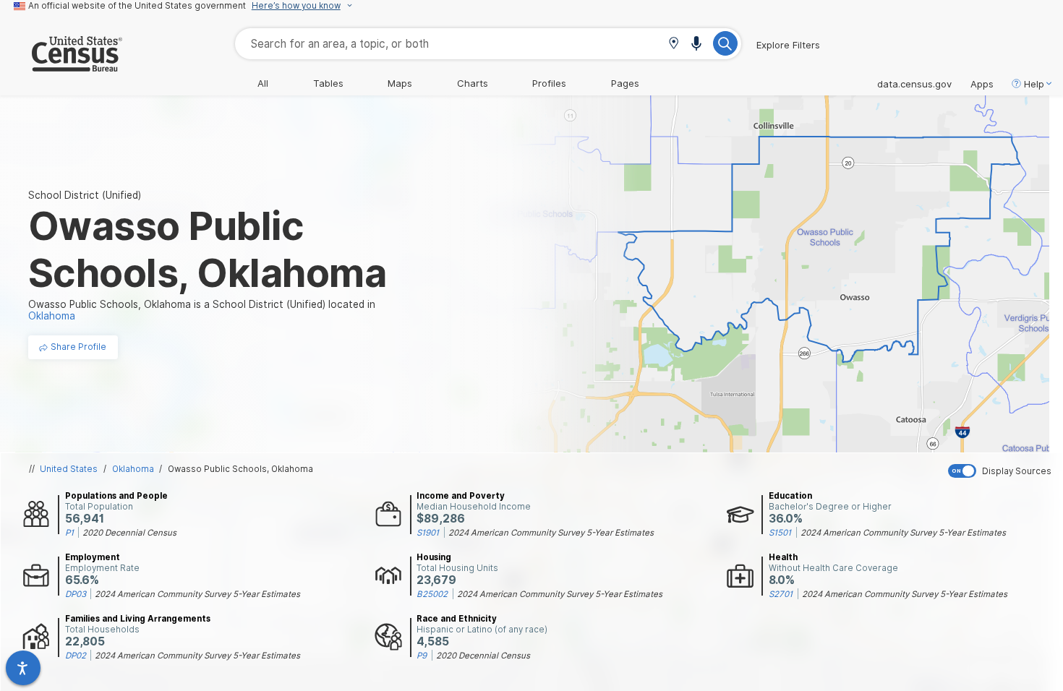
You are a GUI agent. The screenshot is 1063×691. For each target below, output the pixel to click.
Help (1034, 84)
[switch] (1002, 471)
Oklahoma (133, 469)
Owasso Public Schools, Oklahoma (240, 469)
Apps (982, 84)
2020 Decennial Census (129, 533)
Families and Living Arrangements (137, 619)
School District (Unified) (84, 195)
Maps (400, 83)
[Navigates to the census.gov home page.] (61, 66)
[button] (673, 44)
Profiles (549, 83)
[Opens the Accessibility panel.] (23, 668)
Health (783, 557)
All (262, 83)
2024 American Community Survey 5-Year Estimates (551, 533)
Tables (328, 83)
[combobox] (488, 43)
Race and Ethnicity (457, 619)
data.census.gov (914, 84)
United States (69, 469)
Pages (625, 83)
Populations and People (116, 496)
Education (790, 496)
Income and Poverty (461, 496)
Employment (92, 557)
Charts (472, 83)
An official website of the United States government (137, 6)
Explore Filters (788, 45)
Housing (434, 557)
